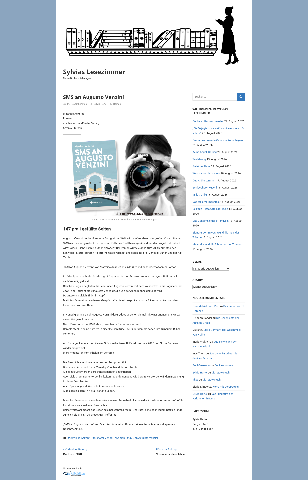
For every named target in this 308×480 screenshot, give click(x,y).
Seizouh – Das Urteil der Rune (210, 208)
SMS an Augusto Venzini (143, 437)
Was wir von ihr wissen (206, 173)
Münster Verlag (103, 437)
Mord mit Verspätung (226, 386)
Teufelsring (199, 159)
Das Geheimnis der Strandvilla (211, 220)
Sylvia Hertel (100, 104)
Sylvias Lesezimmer (94, 71)
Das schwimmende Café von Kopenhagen (218, 140)
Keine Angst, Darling (205, 152)
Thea (195, 379)
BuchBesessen (201, 365)
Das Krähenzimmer (204, 180)
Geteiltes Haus (201, 166)
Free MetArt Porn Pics (206, 306)
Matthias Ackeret (80, 437)
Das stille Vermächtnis (206, 201)
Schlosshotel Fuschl (205, 187)
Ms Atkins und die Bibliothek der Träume (217, 244)
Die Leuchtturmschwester (208, 121)
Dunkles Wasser (224, 365)
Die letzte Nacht (221, 372)
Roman (117, 104)
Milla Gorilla (200, 194)
